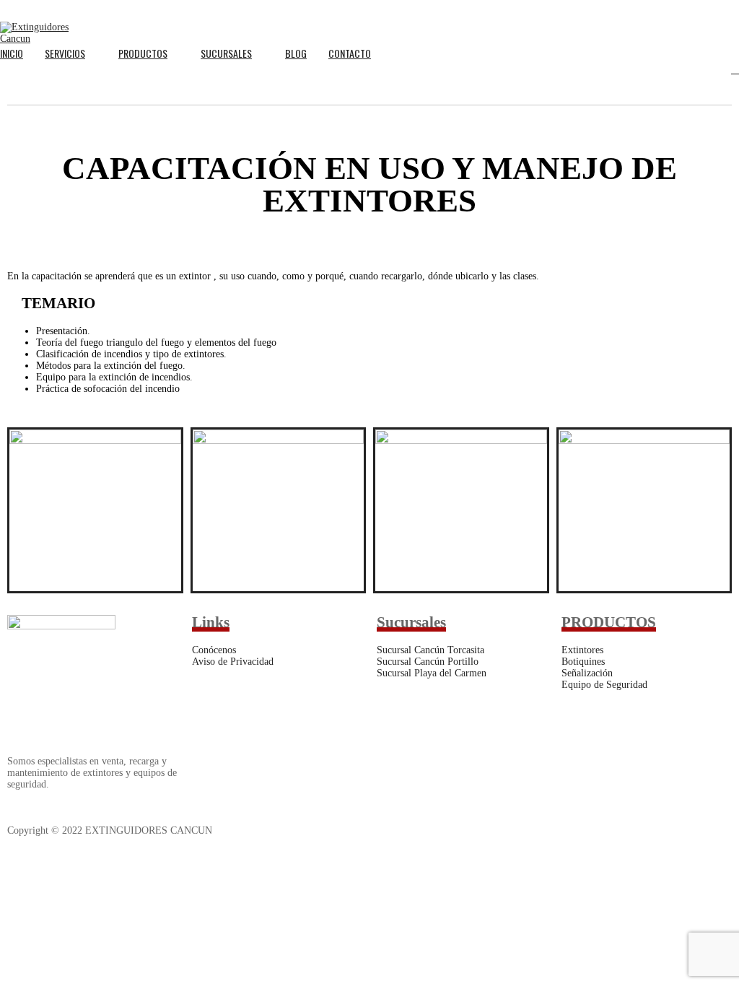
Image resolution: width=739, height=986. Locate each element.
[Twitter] (434, 833)
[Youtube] (473, 833)
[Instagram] (512, 833)
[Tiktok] (551, 833)
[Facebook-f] (395, 833)
